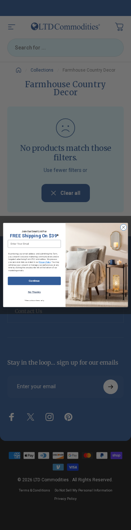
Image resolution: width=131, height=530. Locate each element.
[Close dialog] (123, 227)
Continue (34, 281)
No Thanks (34, 292)
